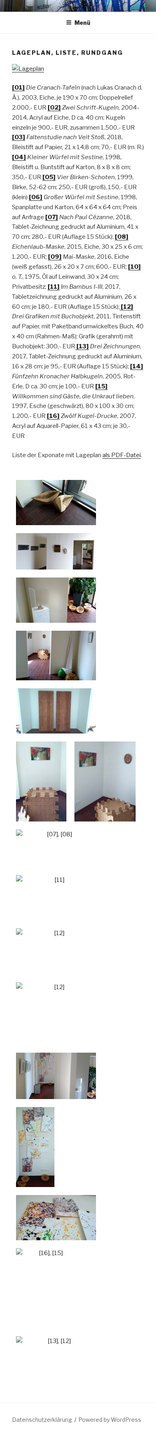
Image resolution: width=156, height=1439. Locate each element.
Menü (82, 22)
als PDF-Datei (121, 455)
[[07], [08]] (56, 848)
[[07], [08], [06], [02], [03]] (56, 655)
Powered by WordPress (109, 1419)
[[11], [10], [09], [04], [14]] (56, 551)
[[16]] (56, 1217)
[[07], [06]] (41, 781)
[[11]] (56, 897)
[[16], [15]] (47, 1288)
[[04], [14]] (56, 600)
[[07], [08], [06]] (105, 781)
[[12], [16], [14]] (56, 1076)
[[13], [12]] (56, 1352)
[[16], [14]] (35, 1147)
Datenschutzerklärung (42, 1419)
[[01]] (56, 710)
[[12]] (56, 951)
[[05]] (56, 502)
